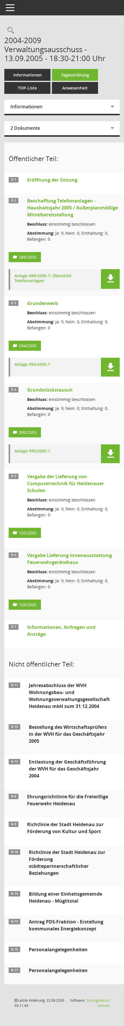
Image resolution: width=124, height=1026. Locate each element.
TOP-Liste (27, 88)
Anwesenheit (75, 88)
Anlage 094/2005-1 (32, 364)
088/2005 (28, 257)
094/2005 (28, 345)
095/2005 (28, 432)
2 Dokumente (25, 128)
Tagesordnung (75, 75)
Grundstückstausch (50, 390)
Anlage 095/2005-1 (32, 451)
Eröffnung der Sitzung (52, 180)
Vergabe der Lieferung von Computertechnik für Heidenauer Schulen (65, 483)
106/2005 (28, 604)
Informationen (27, 75)
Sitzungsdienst (98, 1003)
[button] (110, 279)
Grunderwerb (42, 303)
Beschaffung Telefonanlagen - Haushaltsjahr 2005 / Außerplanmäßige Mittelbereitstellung (72, 208)
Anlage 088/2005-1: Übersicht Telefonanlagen (43, 278)
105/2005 (28, 533)
